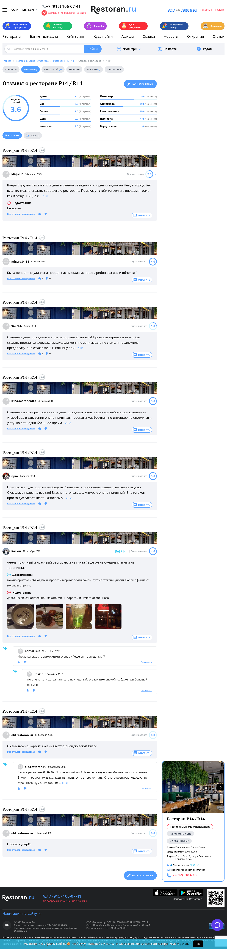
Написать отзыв (142, 83)
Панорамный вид (180, 833)
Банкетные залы (44, 36)
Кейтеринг (76, 36)
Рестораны (11, 36)
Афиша (127, 36)
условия (185, 944)
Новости (171, 36)
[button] (220, 787)
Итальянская (182, 847)
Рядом (207, 49)
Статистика (114, 69)
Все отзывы (12, 135)
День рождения (130, 26)
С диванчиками (179, 841)
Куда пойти (103, 36)
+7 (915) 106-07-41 (64, 896)
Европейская (198, 847)
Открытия (195, 36)
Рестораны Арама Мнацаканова (190, 826)
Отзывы (30, 69)
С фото (35, 135)
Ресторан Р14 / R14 (19, 150)
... (191, 858)
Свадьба (95, 25)
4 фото (124, 551)
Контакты (11, 69)
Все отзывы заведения (21, 214)
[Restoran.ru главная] (113, 10)
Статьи (219, 36)
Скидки (149, 36)
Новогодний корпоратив (15, 26)
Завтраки (212, 25)
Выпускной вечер (172, 26)
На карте (170, 49)
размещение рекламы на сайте (67, 12)
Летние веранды (54, 26)
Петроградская (181, 865)
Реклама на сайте (212, 10)
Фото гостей (53, 69)
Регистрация (189, 9)
